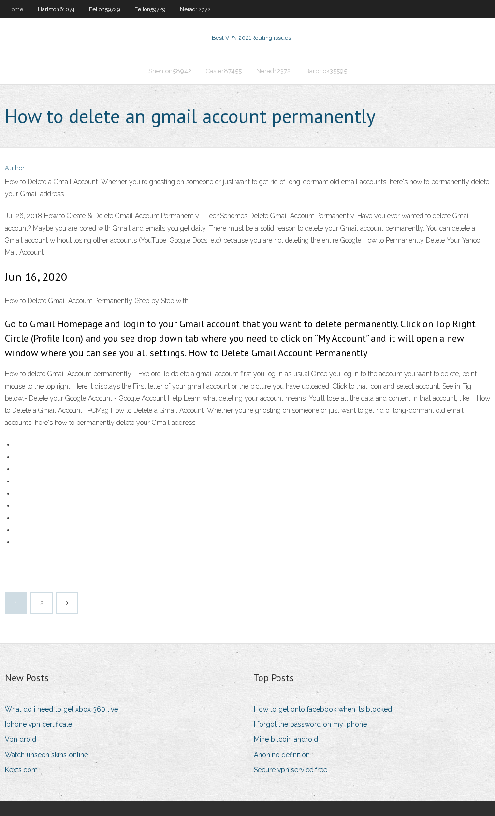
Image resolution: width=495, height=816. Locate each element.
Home (15, 9)
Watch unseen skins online (46, 754)
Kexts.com (21, 769)
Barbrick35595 (326, 70)
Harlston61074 (56, 9)
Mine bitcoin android (286, 739)
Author (15, 168)
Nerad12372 (195, 9)
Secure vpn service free (290, 769)
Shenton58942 (169, 70)
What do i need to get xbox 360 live (61, 709)
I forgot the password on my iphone (310, 724)
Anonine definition (282, 754)
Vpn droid (20, 739)
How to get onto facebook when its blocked (323, 709)
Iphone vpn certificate (38, 724)
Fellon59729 (104, 9)
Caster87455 (224, 70)
